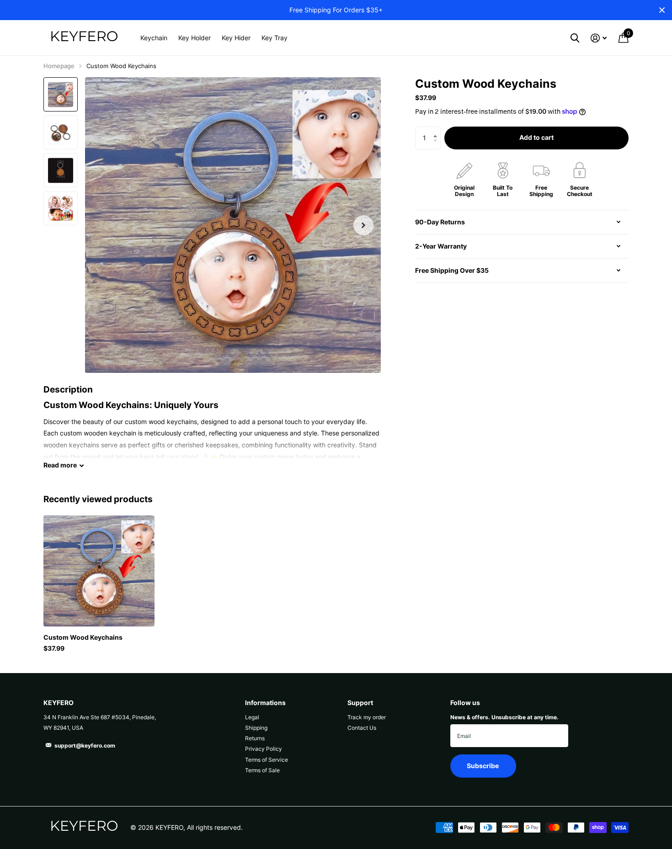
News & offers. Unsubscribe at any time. (504, 717)
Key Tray (274, 38)
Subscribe (483, 765)
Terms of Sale (262, 770)
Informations (265, 702)
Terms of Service (266, 759)
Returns (255, 738)
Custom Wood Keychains (83, 637)
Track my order (366, 717)
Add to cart (536, 137)
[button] (363, 225)
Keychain (153, 38)
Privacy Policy (263, 748)
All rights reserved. (215, 827)
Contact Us (361, 727)
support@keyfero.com (84, 745)
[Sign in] (598, 38)
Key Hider (236, 38)
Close (662, 10)
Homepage (59, 65)
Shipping (256, 727)
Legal (252, 717)
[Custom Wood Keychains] (99, 570)
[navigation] (60, 94)
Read (60, 465)
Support (360, 702)
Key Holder (194, 38)
